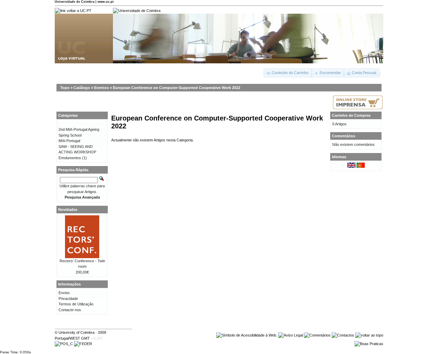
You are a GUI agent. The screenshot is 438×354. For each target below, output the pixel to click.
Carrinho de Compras (351, 115)
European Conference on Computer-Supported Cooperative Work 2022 (176, 88)
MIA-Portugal (69, 141)
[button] (287, 72)
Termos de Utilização (76, 304)
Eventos (101, 88)
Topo (64, 88)
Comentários (343, 136)
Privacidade (68, 298)
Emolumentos (70, 158)
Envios (64, 293)
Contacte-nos (70, 310)
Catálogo (82, 88)
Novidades (67, 209)
